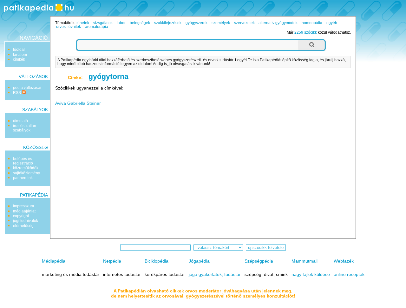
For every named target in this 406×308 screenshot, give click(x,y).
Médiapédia (53, 261)
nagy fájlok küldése (310, 274)
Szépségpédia (259, 261)
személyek (221, 23)
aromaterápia (96, 27)
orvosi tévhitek (68, 27)
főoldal (19, 49)
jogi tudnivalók (25, 220)
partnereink (23, 178)
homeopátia (312, 23)
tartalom (20, 54)
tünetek (82, 23)
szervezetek (244, 23)
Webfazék (344, 261)
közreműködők (25, 168)
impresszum (23, 206)
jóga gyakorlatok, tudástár (215, 274)
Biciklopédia (156, 261)
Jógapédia (199, 261)
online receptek (349, 274)
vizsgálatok (103, 23)
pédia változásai (27, 87)
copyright (21, 216)
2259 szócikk (305, 32)
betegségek (140, 23)
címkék (19, 59)
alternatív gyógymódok (278, 23)
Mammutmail (304, 261)
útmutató (20, 121)
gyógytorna (108, 76)
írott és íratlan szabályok (24, 128)
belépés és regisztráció (23, 161)
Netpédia (112, 261)
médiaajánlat (24, 211)
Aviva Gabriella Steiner (78, 103)
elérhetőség (23, 226)
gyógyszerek (196, 23)
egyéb (331, 23)
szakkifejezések (167, 23)
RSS (17, 92)
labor (121, 23)
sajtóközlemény (26, 173)
